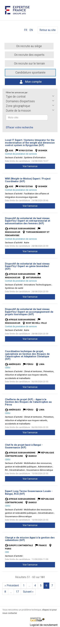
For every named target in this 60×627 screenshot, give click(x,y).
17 (17, 591)
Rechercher (50, 117)
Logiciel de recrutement (44, 624)
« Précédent (12, 585)
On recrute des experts (29, 54)
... (29, 585)
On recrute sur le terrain (29, 63)
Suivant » (28, 591)
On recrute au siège (29, 46)
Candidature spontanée (30, 72)
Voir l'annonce (30, 166)
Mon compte (33, 81)
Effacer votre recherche (19, 127)
